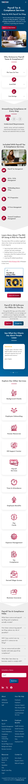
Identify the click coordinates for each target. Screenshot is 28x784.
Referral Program (19, 763)
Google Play (18, 323)
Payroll (3, 724)
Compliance (5, 734)
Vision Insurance (19, 731)
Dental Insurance (19, 729)
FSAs (16, 739)
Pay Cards (4, 741)
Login (3, 773)
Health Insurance (19, 726)
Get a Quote (18, 758)
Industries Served (19, 710)
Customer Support (19, 705)
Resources (5, 754)
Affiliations (4, 700)
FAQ (3, 768)
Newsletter (4, 765)
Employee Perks (19, 742)
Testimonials (5, 702)
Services (4, 720)
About (4, 696)
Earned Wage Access (7, 744)
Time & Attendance (7, 731)
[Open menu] (25, 2)
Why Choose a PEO (20, 708)
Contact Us (18, 754)
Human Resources (6, 729)
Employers (17, 702)
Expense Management (7, 726)
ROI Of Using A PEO (14, 261)
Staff (3, 705)
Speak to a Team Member (9, 27)
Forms (3, 762)
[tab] (10, 372)
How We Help (19, 696)
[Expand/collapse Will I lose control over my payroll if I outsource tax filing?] (25, 638)
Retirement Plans (19, 736)
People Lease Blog (6, 770)
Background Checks (7, 746)
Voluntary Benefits (19, 734)
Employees (18, 700)
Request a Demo (19, 761)
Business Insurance (6, 749)
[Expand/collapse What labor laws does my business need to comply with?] (25, 659)
